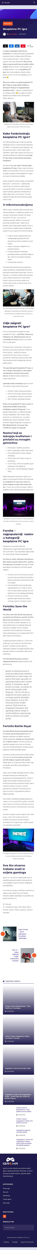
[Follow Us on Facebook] (4, 1216)
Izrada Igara (7, 1199)
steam (11, 910)
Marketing (6, 1196)
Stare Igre (6, 1188)
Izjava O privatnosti (27, 1242)
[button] (34, 2)
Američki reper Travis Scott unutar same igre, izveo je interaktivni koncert (18, 804)
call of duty (22, 907)
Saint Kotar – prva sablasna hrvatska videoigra (23, 934)
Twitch (16, 910)
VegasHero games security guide (18, 1068)
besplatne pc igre (12, 907)
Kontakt (14, 1242)
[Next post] (34, 955)
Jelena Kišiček (13, 34)
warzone (23, 910)
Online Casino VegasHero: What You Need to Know (17, 1037)
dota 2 (29, 907)
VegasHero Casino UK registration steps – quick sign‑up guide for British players (18, 1096)
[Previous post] (3, 934)
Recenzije (6, 1203)
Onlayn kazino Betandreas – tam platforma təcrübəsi (17, 1007)
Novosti (7, 23)
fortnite (5, 910)
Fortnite (11, 552)
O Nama (6, 1242)
